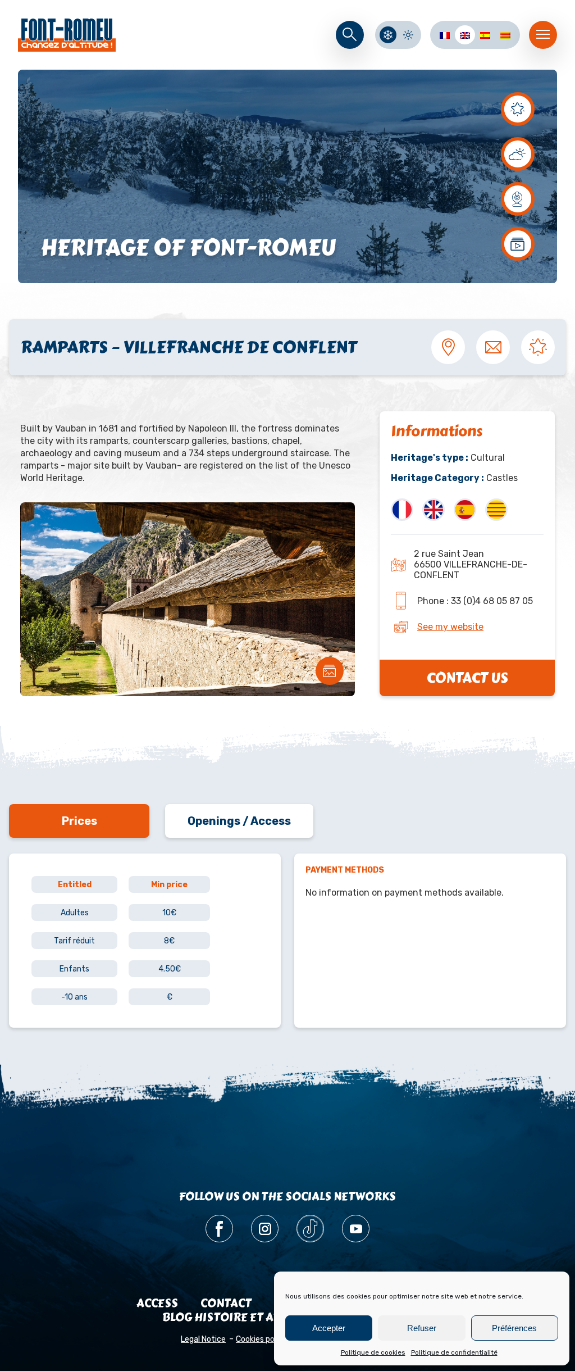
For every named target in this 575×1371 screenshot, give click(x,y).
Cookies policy (261, 1339)
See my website (450, 626)
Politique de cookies (373, 1352)
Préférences (514, 1328)
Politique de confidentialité (454, 1352)
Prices (79, 821)
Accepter (328, 1328)
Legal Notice (203, 1339)
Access (157, 1303)
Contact (226, 1303)
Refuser (421, 1328)
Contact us (467, 678)
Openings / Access (239, 821)
